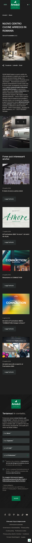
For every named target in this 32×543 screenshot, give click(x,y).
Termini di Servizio (22, 488)
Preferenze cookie (20, 531)
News (10, 15)
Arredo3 (4, 15)
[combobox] (16, 455)
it (27, 4)
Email (20, 65)
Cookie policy (10, 531)
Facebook (8, 65)
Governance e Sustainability (11, 527)
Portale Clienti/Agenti (13, 537)
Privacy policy (12, 488)
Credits (23, 537)
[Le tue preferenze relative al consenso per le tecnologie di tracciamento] (29, 540)
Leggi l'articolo (9, 199)
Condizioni (26, 534)
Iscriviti (16, 498)
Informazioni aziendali (16, 524)
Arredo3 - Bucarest (21, 107)
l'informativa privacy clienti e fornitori (13, 481)
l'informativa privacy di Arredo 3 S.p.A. (14, 479)
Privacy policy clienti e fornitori (12, 534)
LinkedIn (15, 65)
